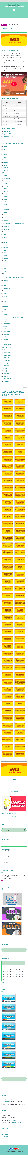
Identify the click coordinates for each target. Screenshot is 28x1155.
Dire (4, 285)
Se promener (7, 378)
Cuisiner (5, 162)
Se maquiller (6, 363)
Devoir (5, 239)
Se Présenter (7, 347)
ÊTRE (5, 296)
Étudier (5, 175)
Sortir (5, 263)
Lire (4, 301)
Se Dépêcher (7, 344)
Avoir (4, 232)
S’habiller (6, 342)
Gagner (5, 180)
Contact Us (4, 1136)
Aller (4, 149)
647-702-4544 (12, 1120)
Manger (5, 191)
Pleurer (5, 204)
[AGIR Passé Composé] (14, 39)
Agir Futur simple (8, 136)
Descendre (6, 288)
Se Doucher (6, 331)
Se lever (5, 326)
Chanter (5, 157)
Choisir (5, 242)
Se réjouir (6, 371)
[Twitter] (12, 1149)
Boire (4, 283)
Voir (4, 268)
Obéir (4, 253)
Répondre (6, 312)
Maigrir (5, 250)
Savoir (5, 266)
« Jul (2, 982)
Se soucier (6, 365)
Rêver (5, 212)
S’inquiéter (6, 381)
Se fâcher (6, 373)
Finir (4, 245)
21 (16, 974)
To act (14, 779)
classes (7, 1101)
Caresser (6, 165)
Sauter (5, 215)
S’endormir (6, 360)
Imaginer (5, 186)
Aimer (5, 146)
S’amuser (6, 350)
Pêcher (5, 207)
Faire (4, 298)
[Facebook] (10, 1149)
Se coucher (6, 357)
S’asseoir (6, 384)
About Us (4, 1133)
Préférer (5, 201)
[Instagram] (18, 1149)
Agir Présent (7, 131)
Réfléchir (6, 260)
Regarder (6, 209)
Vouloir (5, 274)
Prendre (5, 306)
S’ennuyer (6, 368)
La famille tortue (6, 849)
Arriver (5, 154)
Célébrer (5, 160)
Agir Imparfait (7, 134)
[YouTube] (15, 1149)
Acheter (5, 152)
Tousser (5, 220)
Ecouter (5, 173)
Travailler (6, 217)
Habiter (5, 183)
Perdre (5, 309)
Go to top (24, 139)
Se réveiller (6, 323)
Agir (4, 234)
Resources (4, 1134)
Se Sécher (6, 334)
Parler (5, 199)
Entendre (6, 291)
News (4, 24)
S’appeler (6, 321)
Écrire (5, 293)
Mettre (5, 304)
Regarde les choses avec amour (11, 813)
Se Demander (7, 355)
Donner (5, 170)
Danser (5, 167)
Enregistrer (6, 178)
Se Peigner (6, 336)
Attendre (5, 280)
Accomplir (6, 226)
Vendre (5, 314)
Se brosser (6, 339)
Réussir (5, 258)
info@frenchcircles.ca (10, 880)
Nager (5, 196)
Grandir (5, 247)
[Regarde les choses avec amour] (14, 803)
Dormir (5, 237)
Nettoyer (5, 194)
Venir (4, 271)
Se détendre (6, 376)
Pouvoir (5, 255)
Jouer (5, 188)
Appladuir (6, 229)
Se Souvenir (6, 352)
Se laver (5, 329)
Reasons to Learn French (8, 855)
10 (3, 971)
